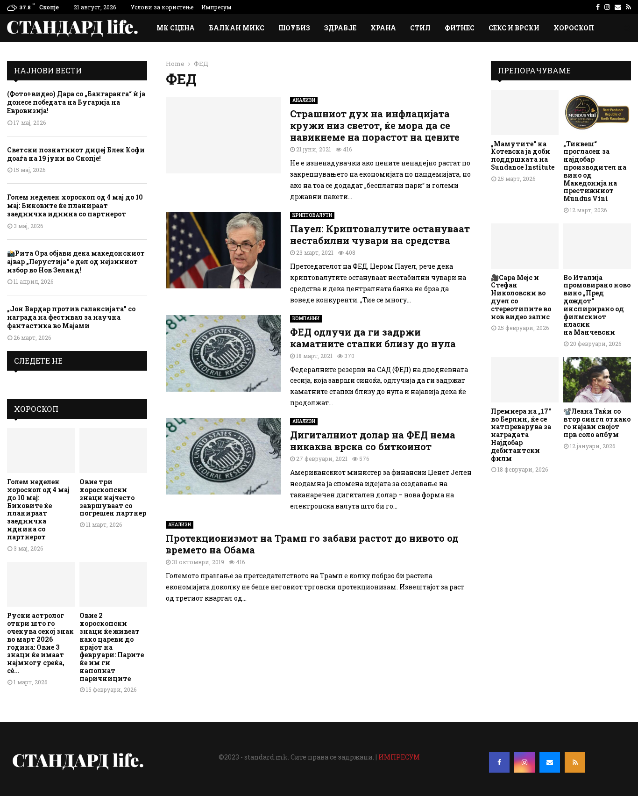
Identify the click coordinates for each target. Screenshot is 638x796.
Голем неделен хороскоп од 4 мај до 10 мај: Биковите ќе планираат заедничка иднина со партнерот (75, 205)
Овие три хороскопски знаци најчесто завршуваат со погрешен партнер (112, 497)
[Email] (549, 762)
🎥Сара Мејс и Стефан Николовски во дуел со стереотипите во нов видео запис (521, 297)
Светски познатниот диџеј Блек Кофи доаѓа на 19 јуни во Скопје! (76, 154)
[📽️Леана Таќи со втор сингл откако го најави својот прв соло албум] (597, 379)
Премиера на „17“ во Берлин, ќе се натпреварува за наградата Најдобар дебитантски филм (521, 435)
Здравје (340, 27)
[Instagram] (524, 762)
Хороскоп (573, 27)
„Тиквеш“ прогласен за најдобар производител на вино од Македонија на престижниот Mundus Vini (594, 171)
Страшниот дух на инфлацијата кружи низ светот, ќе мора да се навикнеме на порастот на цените (375, 125)
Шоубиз (294, 27)
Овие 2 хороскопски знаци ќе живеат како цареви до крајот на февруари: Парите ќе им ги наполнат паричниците (111, 646)
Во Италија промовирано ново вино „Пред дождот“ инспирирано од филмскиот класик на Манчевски (597, 305)
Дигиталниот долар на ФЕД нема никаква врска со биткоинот (372, 440)
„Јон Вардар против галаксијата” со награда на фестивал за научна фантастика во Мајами (71, 317)
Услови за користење (162, 7)
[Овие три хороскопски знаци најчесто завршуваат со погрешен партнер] (113, 450)
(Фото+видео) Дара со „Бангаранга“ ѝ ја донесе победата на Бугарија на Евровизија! (76, 102)
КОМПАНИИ (305, 319)
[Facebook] (499, 762)
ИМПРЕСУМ (399, 757)
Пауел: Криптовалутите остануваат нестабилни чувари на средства (380, 234)
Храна (383, 27)
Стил (420, 27)
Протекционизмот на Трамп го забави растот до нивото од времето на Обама (312, 544)
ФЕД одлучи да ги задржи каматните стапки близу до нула (373, 338)
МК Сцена (175, 27)
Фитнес (460, 27)
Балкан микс (236, 27)
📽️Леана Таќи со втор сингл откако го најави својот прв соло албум (597, 423)
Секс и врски (514, 27)
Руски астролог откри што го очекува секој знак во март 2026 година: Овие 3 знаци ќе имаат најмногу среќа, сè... (40, 643)
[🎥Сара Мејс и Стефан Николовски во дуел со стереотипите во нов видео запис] (525, 246)
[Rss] (575, 762)
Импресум (216, 7)
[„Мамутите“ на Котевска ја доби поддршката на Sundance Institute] (525, 112)
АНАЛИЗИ (303, 100)
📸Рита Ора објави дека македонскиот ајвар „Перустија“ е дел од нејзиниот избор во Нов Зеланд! (76, 261)
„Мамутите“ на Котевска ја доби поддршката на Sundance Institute (522, 155)
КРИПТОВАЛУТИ (312, 215)
